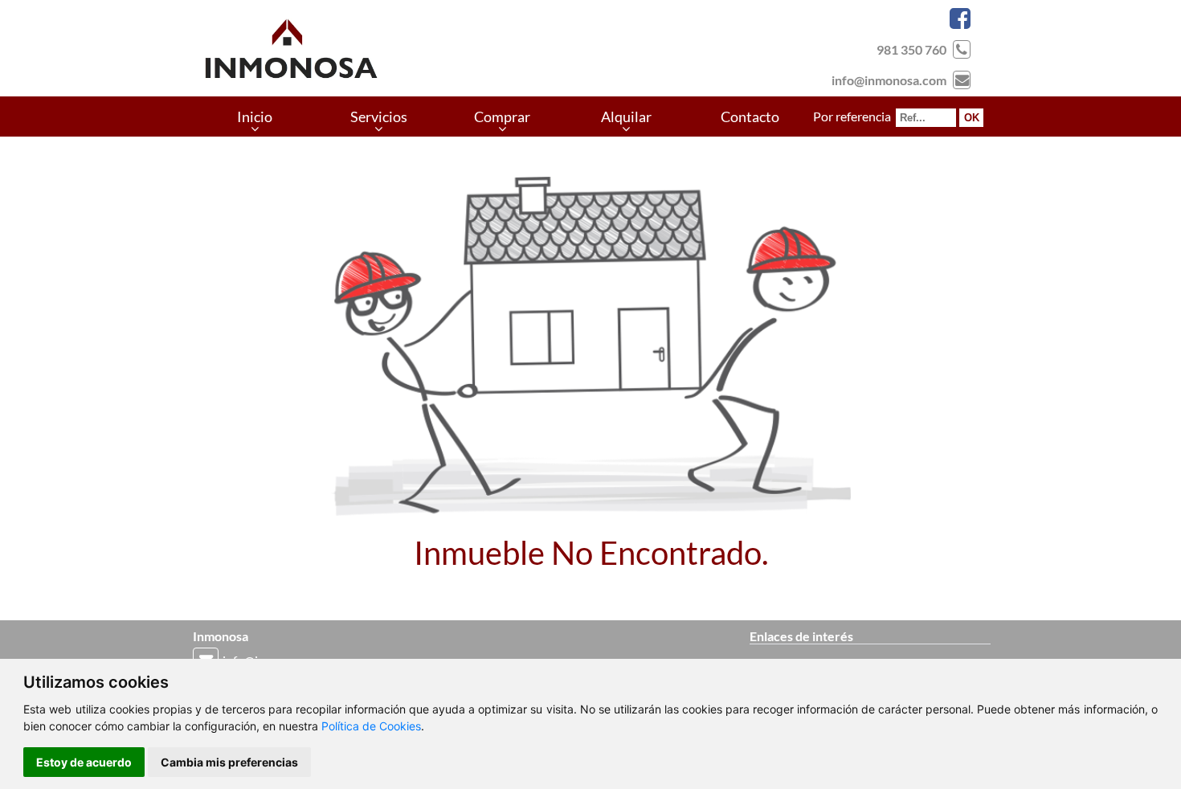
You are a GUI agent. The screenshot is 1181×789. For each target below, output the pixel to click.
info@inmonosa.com (889, 80)
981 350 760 (911, 49)
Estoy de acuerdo (84, 762)
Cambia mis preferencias (229, 762)
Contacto (750, 116)
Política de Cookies (371, 726)
